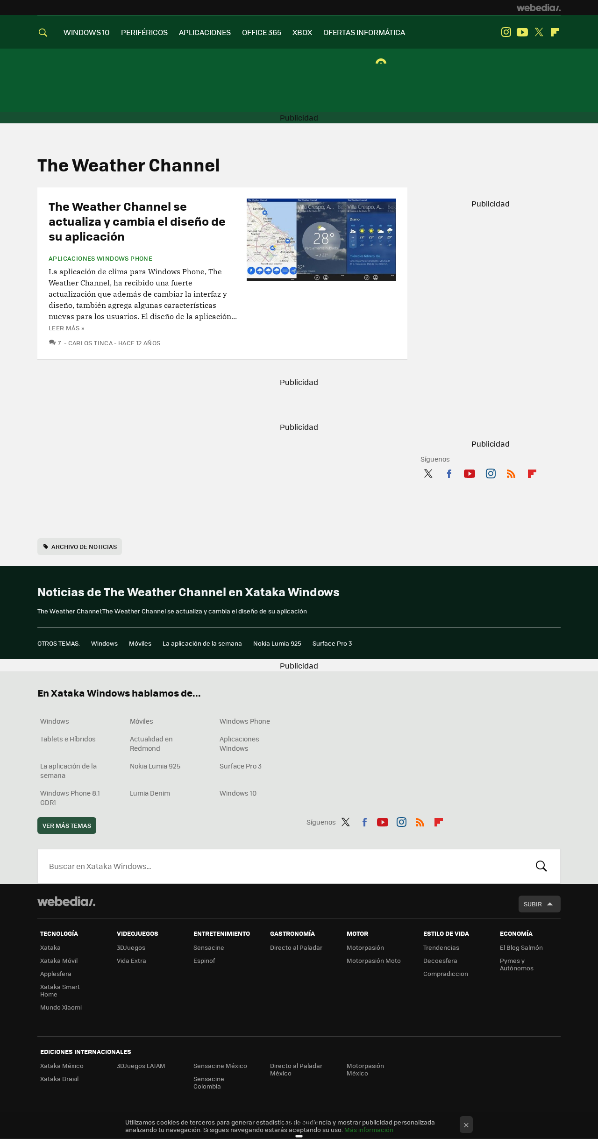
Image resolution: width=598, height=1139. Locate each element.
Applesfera (55, 973)
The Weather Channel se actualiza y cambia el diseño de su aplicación (137, 220)
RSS (511, 471)
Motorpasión (365, 947)
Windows (104, 643)
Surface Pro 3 (332, 643)
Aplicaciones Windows (239, 743)
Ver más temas (67, 825)
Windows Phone (245, 721)
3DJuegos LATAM (141, 1065)
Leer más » (66, 327)
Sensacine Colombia (208, 1082)
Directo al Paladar (296, 947)
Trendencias (441, 947)
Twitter (538, 32)
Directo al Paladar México (296, 1069)
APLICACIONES (205, 32)
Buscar (541, 866)
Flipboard (555, 32)
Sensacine (208, 947)
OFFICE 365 (261, 32)
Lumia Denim (150, 792)
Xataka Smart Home (60, 990)
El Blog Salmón (521, 947)
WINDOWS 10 (87, 32)
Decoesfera (440, 960)
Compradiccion (445, 973)
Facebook (448, 471)
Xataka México (62, 1065)
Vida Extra (131, 960)
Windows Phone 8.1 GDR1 (70, 797)
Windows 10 (238, 792)
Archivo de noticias (84, 546)
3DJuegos (131, 947)
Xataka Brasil (59, 1078)
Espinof (204, 960)
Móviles (140, 643)
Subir (533, 903)
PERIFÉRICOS (144, 32)
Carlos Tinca (90, 342)
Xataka (50, 947)
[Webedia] (539, 7)
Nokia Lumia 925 (277, 643)
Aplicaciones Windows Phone (100, 258)
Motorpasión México (365, 1069)
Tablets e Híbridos (68, 738)
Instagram (506, 32)
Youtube (522, 32)
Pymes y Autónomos (517, 964)
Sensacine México (220, 1065)
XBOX (302, 32)
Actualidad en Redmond (151, 743)
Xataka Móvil (59, 960)
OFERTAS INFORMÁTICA (364, 32)
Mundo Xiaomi (61, 1007)
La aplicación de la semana (202, 643)
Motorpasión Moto (374, 960)
